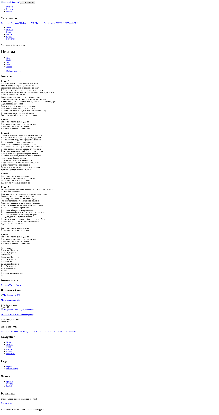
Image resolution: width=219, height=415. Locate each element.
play (8, 57)
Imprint (9, 366)
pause (8, 60)
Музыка (9, 30)
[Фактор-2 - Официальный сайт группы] (6, 2)
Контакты (10, 39)
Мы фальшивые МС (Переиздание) (17, 314)
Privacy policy (12, 369)
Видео (9, 36)
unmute (9, 67)
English (9, 11)
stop (7, 62)
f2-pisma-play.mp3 (13, 71)
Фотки (9, 34)
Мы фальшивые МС (10, 300)
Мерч (8, 27)
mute (8, 64)
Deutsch (9, 9)
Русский (9, 7)
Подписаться (6, 403)
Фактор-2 (16, 2)
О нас (8, 32)
